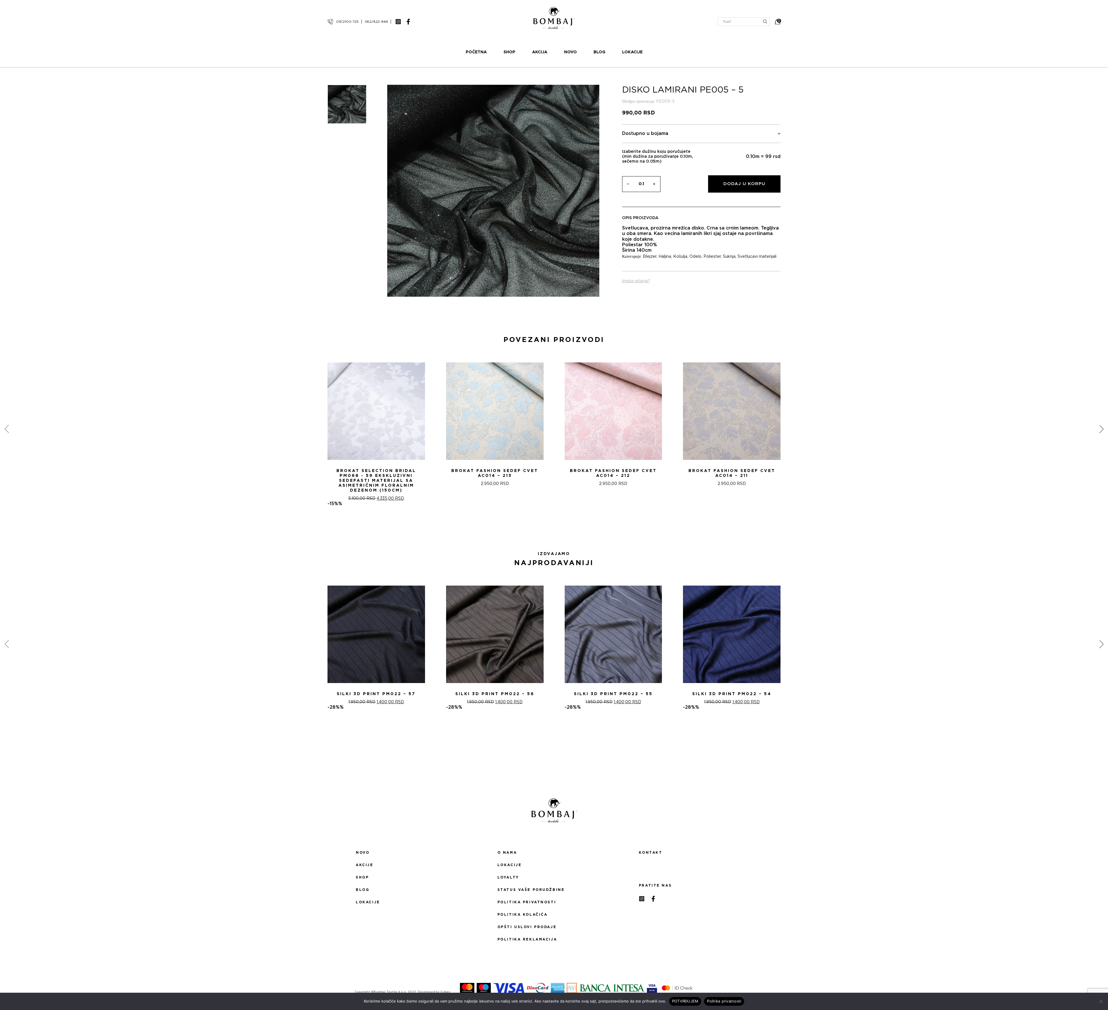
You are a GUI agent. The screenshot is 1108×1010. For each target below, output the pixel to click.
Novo (570, 52)
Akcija (539, 52)
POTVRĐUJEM (685, 1001)
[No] (1101, 1001)
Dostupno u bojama (645, 133)
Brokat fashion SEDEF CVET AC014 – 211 (731, 473)
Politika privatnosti (526, 902)
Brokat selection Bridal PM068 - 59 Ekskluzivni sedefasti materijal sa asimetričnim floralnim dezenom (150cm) (376, 480)
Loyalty (508, 877)
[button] (550, 527)
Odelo (695, 257)
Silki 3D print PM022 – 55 (613, 694)
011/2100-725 (347, 21)
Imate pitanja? (636, 281)
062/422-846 (376, 21)
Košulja (680, 257)
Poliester (712, 257)
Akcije (364, 865)
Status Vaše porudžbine (531, 889)
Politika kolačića (522, 914)
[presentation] (6, 428)
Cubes (445, 992)
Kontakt (650, 852)
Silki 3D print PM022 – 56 (494, 694)
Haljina (664, 257)
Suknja (729, 257)
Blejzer (649, 257)
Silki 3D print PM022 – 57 (376, 694)
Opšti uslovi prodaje (526, 927)
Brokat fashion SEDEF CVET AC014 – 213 (494, 473)
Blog (599, 52)
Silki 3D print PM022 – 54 (731, 694)
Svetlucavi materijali (757, 257)
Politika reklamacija (527, 939)
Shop (509, 52)
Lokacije (632, 52)
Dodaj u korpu (744, 184)
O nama (507, 852)
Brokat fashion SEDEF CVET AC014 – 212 (613, 473)
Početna (476, 52)
